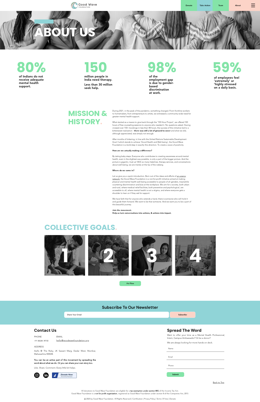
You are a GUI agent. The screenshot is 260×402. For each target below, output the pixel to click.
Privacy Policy (150, 399)
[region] (64, 255)
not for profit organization (106, 393)
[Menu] (253, 5)
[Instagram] (37, 375)
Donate (173, 399)
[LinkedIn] (46, 375)
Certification (137, 399)
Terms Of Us (162, 399)
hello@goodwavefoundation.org (72, 340)
